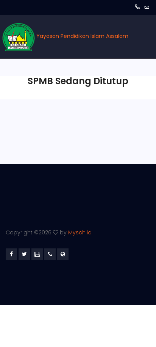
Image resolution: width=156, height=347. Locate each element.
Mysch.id (80, 232)
